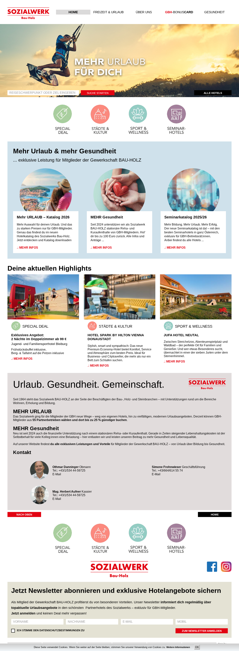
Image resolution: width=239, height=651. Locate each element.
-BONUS (179, 12)
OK (197, 647)
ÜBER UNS (144, 12)
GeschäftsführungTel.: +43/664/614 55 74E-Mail (178, 470)
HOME (73, 12)
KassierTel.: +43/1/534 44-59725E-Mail (72, 495)
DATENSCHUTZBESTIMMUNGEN (59, 630)
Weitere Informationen (178, 647)
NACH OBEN (24, 514)
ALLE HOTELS (213, 93)
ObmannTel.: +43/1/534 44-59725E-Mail (71, 470)
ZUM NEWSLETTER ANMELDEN (202, 630)
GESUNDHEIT (214, 12)
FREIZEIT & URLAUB (108, 12)
